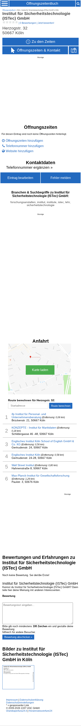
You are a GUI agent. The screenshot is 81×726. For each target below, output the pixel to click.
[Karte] (74, 50)
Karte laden (40, 370)
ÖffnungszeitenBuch (42, 4)
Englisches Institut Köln (26, 454)
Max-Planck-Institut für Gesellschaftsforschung (40, 475)
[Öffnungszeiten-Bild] (18, 688)
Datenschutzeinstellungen (20, 702)
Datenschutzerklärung (31, 699)
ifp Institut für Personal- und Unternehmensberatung (29, 415)
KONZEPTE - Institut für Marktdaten (34, 427)
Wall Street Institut (23, 465)
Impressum (12, 699)
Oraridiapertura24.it (16, 710)
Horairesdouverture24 (40, 710)
